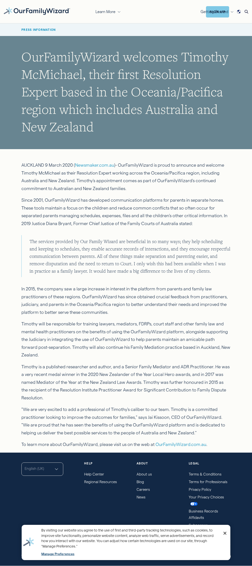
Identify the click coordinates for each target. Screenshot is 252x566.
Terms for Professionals (208, 482)
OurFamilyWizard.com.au (181, 444)
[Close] (225, 533)
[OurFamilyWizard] (37, 11)
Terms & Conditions (205, 474)
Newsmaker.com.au (94, 165)
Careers (143, 489)
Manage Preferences (57, 554)
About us (144, 474)
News (141, 497)
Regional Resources (100, 482)
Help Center (94, 474)
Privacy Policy (200, 489)
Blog (140, 482)
